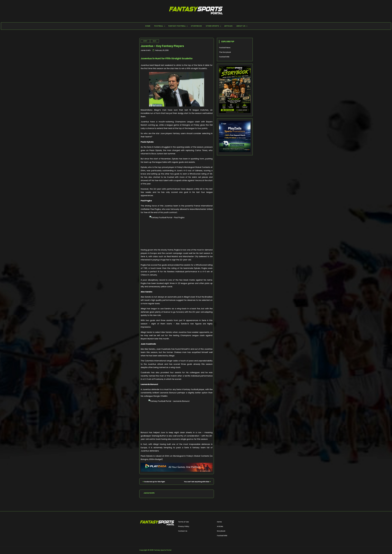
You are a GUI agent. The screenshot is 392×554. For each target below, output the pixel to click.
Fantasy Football (177, 26)
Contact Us (182, 531)
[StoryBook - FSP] (235, 112)
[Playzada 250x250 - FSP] (235, 151)
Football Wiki (224, 57)
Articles (228, 26)
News (154, 41)
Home (147, 26)
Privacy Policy (183, 526)
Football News (224, 47)
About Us (240, 26)
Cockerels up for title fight (154, 482)
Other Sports (212, 26)
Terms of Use (183, 522)
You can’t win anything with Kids (196, 482)
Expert (145, 41)
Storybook (196, 26)
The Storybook (225, 52)
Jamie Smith (146, 50)
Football (158, 26)
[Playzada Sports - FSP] (177, 471)
